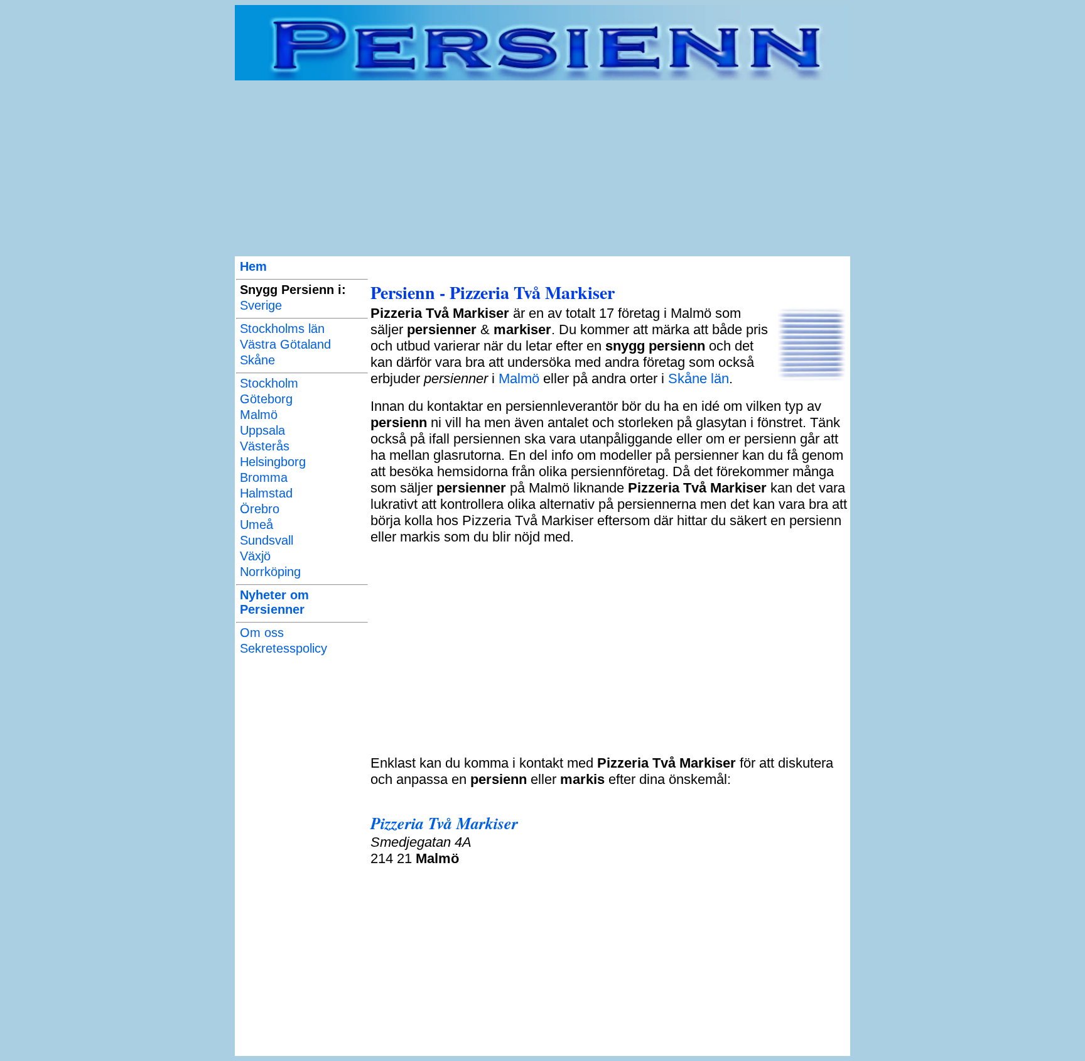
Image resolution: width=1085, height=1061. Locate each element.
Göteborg (266, 399)
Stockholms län (282, 328)
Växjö (255, 556)
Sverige (261, 305)
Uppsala (262, 430)
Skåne (257, 360)
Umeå (256, 524)
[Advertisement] (542, 168)
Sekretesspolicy (283, 648)
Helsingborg (273, 462)
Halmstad (266, 493)
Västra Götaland (285, 344)
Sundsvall (266, 540)
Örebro (259, 509)
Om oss (262, 632)
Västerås (264, 446)
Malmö (259, 415)
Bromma (264, 477)
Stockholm (269, 383)
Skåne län (698, 378)
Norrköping (270, 572)
